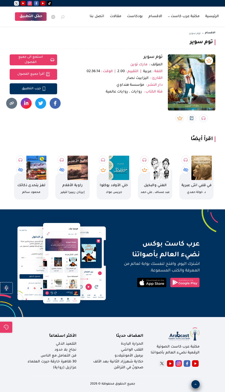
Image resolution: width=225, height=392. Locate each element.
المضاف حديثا (129, 336)
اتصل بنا (97, 16)
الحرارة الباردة (132, 344)
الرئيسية (212, 16)
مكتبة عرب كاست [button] (185, 16)
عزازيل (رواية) (64, 368)
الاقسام (155, 16)
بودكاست (135, 16)
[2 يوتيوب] (23, 3)
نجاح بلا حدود (65, 350)
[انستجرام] (29, 3)
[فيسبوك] (36, 3)
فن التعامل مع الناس (58, 356)
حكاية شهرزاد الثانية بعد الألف (118, 362)
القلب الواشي (132, 350)
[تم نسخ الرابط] (11, 103)
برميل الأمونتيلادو (129, 356)
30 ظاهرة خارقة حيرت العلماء (52, 362)
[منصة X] (162, 363)
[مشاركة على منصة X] (40, 103)
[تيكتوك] (49, 3)
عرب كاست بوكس (157, 244)
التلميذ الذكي (66, 344)
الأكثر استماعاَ (62, 336)
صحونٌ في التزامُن (128, 368)
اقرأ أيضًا (202, 139)
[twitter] (16, 3)
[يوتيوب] (43, 3)
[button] (6, 288)
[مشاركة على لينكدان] (26, 103)
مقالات (115, 16)
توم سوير (153, 57)
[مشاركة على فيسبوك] (55, 103)
